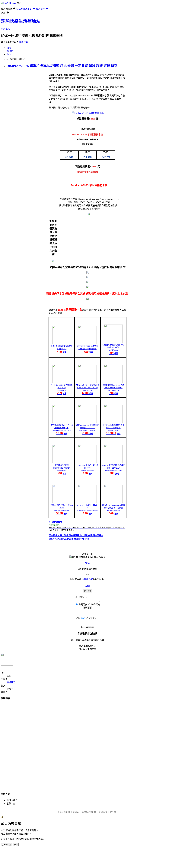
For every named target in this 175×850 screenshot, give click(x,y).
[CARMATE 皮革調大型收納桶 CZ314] (87, 462)
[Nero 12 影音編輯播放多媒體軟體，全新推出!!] (113, 462)
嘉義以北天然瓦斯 (87, 390)
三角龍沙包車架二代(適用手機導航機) (87, 510)
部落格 (10, 51)
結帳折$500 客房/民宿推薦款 (61, 510)
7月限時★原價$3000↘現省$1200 (61, 430)
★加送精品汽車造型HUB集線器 (113, 470)
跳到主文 (5, 29)
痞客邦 (85, 579)
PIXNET (67, 812)
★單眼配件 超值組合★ (113, 510)
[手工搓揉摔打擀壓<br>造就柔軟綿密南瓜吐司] (61, 462)
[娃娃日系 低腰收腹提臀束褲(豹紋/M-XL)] (61, 343)
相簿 (9, 48)
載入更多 (87, 591)
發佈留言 (87, 608)
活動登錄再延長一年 (113, 390)
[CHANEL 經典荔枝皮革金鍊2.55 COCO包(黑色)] (113, 422)
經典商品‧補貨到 (113, 430)
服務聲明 (113, 812)
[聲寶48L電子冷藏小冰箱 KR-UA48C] (61, 502)
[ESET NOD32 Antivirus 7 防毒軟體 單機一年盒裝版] (113, 382)
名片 (9, 54)
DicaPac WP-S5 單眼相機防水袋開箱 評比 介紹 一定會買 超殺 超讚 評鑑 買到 (62, 66)
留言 (91, 579)
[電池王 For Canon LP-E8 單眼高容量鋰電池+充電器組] (113, 502)
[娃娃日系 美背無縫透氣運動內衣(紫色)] (61, 382)
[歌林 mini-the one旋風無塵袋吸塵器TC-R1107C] (87, 422)
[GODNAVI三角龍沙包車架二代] (87, 502)
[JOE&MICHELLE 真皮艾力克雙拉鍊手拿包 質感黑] (87, 343)
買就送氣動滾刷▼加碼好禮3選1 (87, 430)
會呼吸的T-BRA (113, 350)
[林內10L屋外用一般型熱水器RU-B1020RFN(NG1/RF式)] (87, 382)
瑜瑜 (87, 563)
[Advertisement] (87, 744)
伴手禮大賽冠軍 (61, 470)
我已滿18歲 (6, 845)
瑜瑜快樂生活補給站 (20, 21)
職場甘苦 (23, 42)
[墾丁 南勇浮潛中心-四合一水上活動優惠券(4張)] (61, 422)
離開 (16, 845)
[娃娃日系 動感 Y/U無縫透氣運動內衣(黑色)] (113, 342)
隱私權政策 (102, 812)
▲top (87, 586)
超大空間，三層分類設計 (87, 470)
